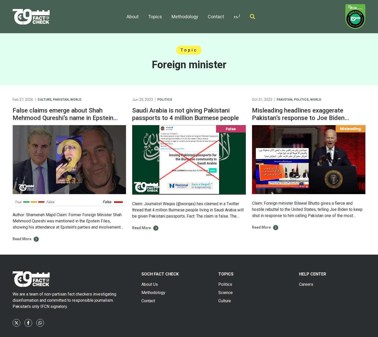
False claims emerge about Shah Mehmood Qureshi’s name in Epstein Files (63, 118)
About (133, 16)
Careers (306, 284)
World (75, 99)
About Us (149, 284)
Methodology (185, 16)
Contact (216, 16)
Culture (44, 99)
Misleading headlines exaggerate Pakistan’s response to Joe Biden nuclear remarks (298, 118)
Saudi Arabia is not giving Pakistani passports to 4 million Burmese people (185, 114)
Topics (155, 16)
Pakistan (61, 99)
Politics (164, 99)
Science (225, 292)
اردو (236, 15)
